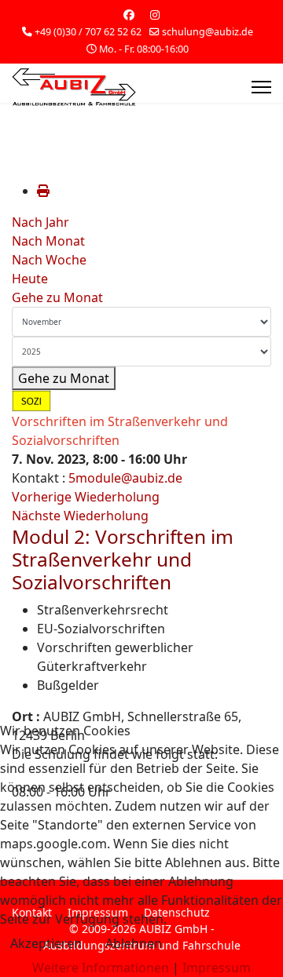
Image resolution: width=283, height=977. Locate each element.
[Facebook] (128, 14)
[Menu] (261, 87)
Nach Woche (49, 259)
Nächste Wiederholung (80, 515)
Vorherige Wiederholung (86, 496)
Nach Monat (48, 241)
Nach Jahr (40, 222)
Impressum (216, 967)
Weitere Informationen (100, 967)
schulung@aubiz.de (207, 31)
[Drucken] (43, 190)
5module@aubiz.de (125, 478)
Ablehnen (133, 943)
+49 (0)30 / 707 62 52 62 (88, 31)
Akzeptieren (46, 943)
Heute (30, 278)
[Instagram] (155, 14)
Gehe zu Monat (57, 297)
